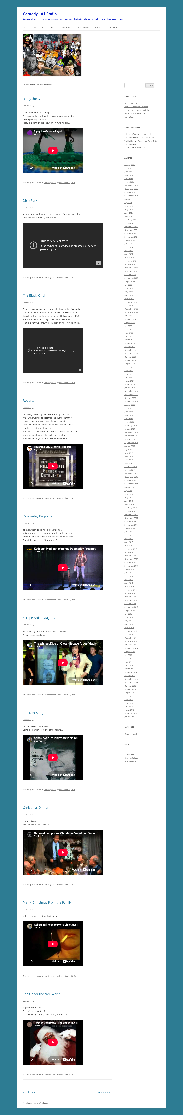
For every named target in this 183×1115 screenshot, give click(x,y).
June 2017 (128, 535)
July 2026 (128, 168)
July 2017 (128, 531)
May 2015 (128, 620)
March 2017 (129, 545)
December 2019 (131, 432)
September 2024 (131, 237)
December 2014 (131, 638)
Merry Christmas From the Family (47, 902)
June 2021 (128, 370)
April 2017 (128, 542)
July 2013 (128, 696)
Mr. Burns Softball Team (134, 113)
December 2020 (131, 391)
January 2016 (129, 593)
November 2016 (131, 559)
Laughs (98, 27)
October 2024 (130, 233)
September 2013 (131, 689)
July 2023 (128, 285)
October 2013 (130, 686)
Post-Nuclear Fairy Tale (144, 137)
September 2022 (131, 319)
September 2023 (131, 278)
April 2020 (128, 418)
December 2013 (131, 679)
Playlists (112, 27)
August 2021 (129, 363)
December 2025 (131, 185)
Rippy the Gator (34, 98)
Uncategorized (50, 182)
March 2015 (129, 627)
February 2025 (130, 219)
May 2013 (128, 703)
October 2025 (130, 192)
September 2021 (131, 360)
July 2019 (128, 449)
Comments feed (131, 758)
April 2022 (128, 336)
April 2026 (128, 178)
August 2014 (129, 651)
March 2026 (129, 182)
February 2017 (130, 549)
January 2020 (129, 429)
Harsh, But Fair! (130, 103)
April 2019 (128, 459)
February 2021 (130, 384)
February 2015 (130, 631)
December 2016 (131, 555)
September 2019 (131, 442)
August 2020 (129, 405)
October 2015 (130, 603)
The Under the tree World (41, 994)
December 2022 (131, 309)
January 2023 (129, 305)
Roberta (28, 400)
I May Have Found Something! (137, 110)
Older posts (30, 1092)
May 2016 (128, 579)
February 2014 (130, 672)
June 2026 (128, 171)
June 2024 (128, 247)
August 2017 (129, 528)
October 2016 (130, 562)
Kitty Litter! (129, 117)
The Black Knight (35, 295)
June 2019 (128, 453)
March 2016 (129, 586)
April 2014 (128, 665)
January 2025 (129, 223)
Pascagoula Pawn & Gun (148, 141)
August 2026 (129, 165)
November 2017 (131, 518)
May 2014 (128, 662)
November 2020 (131, 394)
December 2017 (131, 514)
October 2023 (130, 274)
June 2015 (128, 617)
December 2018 (131, 473)
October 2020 (130, 398)
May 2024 (128, 250)
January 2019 (129, 470)
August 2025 (129, 199)
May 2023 (128, 291)
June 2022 (128, 329)
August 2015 (129, 610)
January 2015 (129, 634)
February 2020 (130, 425)
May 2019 (128, 456)
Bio (52, 27)
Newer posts (105, 1092)
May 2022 (128, 333)
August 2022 (129, 322)
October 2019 (130, 439)
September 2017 (131, 525)
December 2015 (131, 596)
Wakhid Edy (129, 141)
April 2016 (128, 583)
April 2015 (128, 624)
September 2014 (131, 648)
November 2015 (131, 600)
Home (25, 27)
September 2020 (131, 401)
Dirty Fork (30, 200)
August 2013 (129, 692)
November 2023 (131, 271)
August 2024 (129, 240)
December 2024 (131, 226)
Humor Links (83, 27)
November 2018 (131, 477)
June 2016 (128, 576)
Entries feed (129, 754)
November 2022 (131, 312)
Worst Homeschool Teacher (136, 106)
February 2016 (130, 590)
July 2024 (128, 243)
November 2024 (131, 230)
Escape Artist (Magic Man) (41, 617)
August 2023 (129, 281)
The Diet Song (33, 712)
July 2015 (128, 614)
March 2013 (129, 710)
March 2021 (129, 381)
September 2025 (131, 195)
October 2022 (130, 315)
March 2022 (129, 339)
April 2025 (128, 213)
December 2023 (131, 267)
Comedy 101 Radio (40, 13)
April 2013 (128, 706)
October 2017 (130, 521)
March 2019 (129, 463)
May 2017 (128, 538)
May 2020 (128, 415)
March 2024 (129, 257)
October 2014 (130, 644)
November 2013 (131, 682)
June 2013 (128, 699)
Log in (127, 751)
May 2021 (128, 374)
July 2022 (128, 326)
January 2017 (129, 552)
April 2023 (128, 295)
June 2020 (128, 411)
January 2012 (129, 716)
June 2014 (128, 658)
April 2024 (128, 254)
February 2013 (130, 713)
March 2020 (129, 422)
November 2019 (131, 435)
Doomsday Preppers (37, 516)
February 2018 (130, 507)
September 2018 (131, 483)
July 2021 (128, 367)
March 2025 (129, 216)
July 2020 (128, 408)
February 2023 (130, 302)
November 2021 (131, 353)
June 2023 (128, 288)
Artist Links (39, 27)
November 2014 (131, 641)
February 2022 (130, 343)
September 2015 (131, 607)
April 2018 (128, 501)
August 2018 (129, 487)
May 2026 (128, 175)
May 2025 (128, 209)
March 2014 (129, 668)
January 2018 (129, 511)
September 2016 (131, 566)
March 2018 (129, 504)
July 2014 (128, 655)
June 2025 (128, 206)
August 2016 (129, 569)
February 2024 (130, 261)
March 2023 (129, 298)
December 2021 (131, 350)
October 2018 (130, 480)
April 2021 (128, 377)
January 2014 (129, 675)
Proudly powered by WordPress (35, 1103)
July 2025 (128, 202)
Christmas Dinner (36, 807)
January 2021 (129, 387)
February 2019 (130, 466)
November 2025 (131, 189)
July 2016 (128, 572)
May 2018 (128, 497)
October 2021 (130, 357)
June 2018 (128, 494)
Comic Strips (65, 27)
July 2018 (128, 490)
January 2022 (129, 346)
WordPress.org (130, 761)
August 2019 (129, 446)
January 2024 (129, 264)
